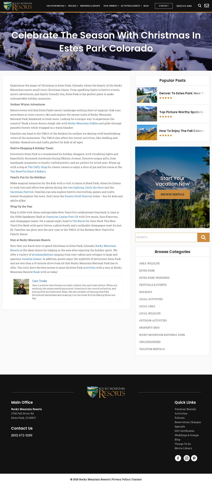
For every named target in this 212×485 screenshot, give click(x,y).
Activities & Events (130, 5)
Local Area (147, 306)
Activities (181, 413)
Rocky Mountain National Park (162, 334)
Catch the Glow (94, 187)
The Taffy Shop (37, 167)
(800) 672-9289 (21, 435)
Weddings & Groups (90, 5)
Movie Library (183, 448)
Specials (72, 5)
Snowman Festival (22, 191)
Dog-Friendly (110, 5)
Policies (180, 417)
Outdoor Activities (153, 320)
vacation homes (31, 258)
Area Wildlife (149, 263)
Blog (146, 5)
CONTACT (164, 5)
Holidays (145, 292)
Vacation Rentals (55, 5)
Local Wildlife (150, 313)
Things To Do (183, 443)
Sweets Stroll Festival (78, 196)
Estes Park (147, 270)
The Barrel (78, 221)
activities (89, 267)
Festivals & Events (153, 284)
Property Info (149, 327)
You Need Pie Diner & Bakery (28, 171)
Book (37, 272)
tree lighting (76, 187)
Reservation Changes (188, 422)
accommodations (42, 254)
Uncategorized (150, 342)
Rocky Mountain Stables (83, 123)
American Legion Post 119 (62, 216)
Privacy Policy (121, 479)
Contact (137, 479)
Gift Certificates (184, 430)
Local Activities (151, 299)
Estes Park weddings (154, 277)
